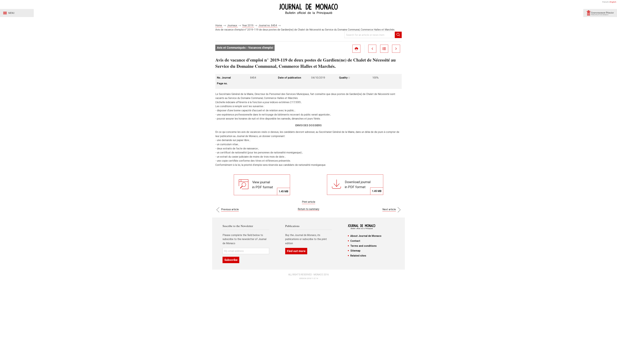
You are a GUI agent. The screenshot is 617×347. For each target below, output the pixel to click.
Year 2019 (248, 25)
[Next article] (396, 49)
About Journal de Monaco (365, 235)
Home (219, 25)
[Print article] (356, 49)
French (605, 2)
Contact (355, 240)
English (613, 2)
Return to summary (308, 209)
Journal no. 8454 (267, 25)
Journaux (232, 25)
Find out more (296, 251)
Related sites (358, 255)
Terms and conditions (363, 245)
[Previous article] (372, 49)
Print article (308, 201)
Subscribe (230, 260)
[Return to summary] (384, 49)
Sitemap (355, 250)
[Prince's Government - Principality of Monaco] (600, 13)
